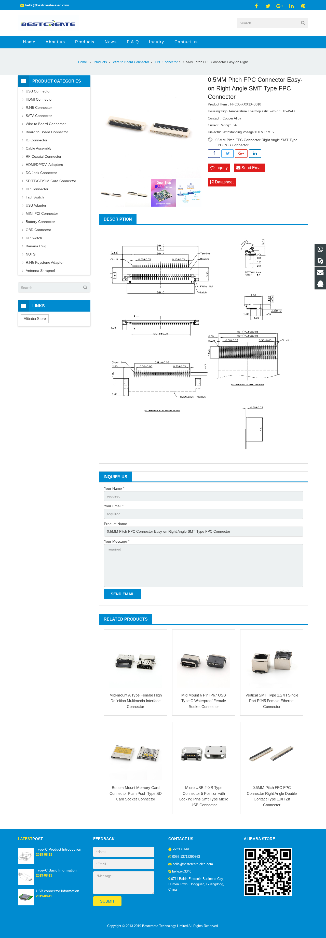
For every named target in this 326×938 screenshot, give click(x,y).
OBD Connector (38, 230)
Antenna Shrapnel (40, 271)
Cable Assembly (38, 148)
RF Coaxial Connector (43, 156)
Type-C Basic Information (56, 870)
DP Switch (34, 238)
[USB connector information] (26, 904)
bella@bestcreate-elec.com (47, 5)
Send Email (251, 168)
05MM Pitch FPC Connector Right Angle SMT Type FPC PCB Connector (256, 140)
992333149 (181, 849)
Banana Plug (36, 246)
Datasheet (224, 182)
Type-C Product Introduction (58, 849)
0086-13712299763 (186, 857)
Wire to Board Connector (131, 62)
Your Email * (114, 506)
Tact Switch (35, 197)
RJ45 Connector (39, 107)
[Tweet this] (227, 153)
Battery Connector (40, 222)
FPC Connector (166, 62)
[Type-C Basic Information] (26, 884)
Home (82, 62)
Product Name (115, 524)
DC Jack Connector (41, 173)
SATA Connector (39, 116)
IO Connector (36, 140)
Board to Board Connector (47, 132)
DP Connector (37, 189)
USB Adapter (36, 205)
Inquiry (221, 168)
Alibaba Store (35, 318)
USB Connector (38, 91)
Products (100, 62)
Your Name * (114, 488)
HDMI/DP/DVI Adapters (44, 165)
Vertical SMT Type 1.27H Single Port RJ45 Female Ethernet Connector (272, 701)
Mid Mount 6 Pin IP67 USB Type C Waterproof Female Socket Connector (203, 701)
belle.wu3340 (181, 871)
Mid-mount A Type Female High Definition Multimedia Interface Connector (136, 701)
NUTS (30, 254)
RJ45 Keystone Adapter (45, 262)
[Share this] (214, 153)
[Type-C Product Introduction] (26, 863)
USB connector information (57, 891)
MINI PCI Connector (42, 213)
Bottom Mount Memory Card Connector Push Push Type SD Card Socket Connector (136, 793)
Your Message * (116, 541)
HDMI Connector (39, 99)
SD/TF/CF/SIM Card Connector (51, 181)
